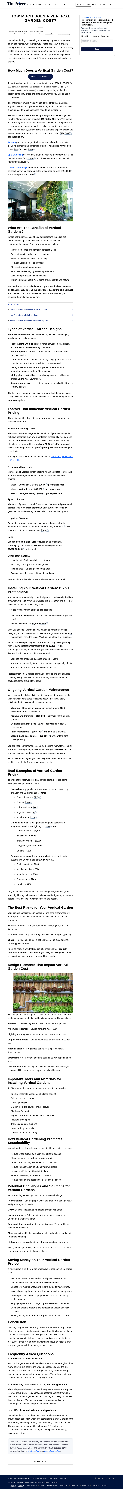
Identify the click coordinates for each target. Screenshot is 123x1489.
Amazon (12, 142)
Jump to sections (39, 77)
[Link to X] (95, 1478)
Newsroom (105, 36)
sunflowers (67, 456)
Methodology (85, 36)
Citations (96, 36)
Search (97, 49)
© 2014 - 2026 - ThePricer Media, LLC (19, 1478)
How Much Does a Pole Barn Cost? (24, 315)
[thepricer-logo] (17, 4)
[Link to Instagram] (106, 1478)
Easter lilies (15, 460)
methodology (49, 34)
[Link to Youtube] (113, 1478)
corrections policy (64, 34)
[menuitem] (41, 4)
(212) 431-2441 (62, 1478)
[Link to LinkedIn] (99, 1478)
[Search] (115, 4)
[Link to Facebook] (102, 1478)
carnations (56, 456)
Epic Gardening (15, 155)
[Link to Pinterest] (110, 1478)
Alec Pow (39, 31)
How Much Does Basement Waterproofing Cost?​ (29, 320)
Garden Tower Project (18, 167)
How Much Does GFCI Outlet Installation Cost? (29, 309)
